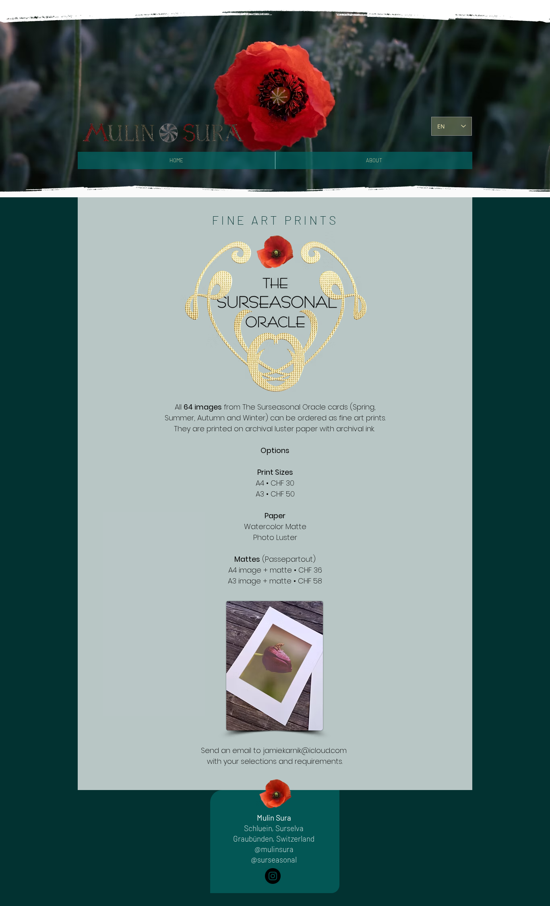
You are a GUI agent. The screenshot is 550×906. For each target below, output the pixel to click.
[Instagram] (273, 876)
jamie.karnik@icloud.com (305, 750)
